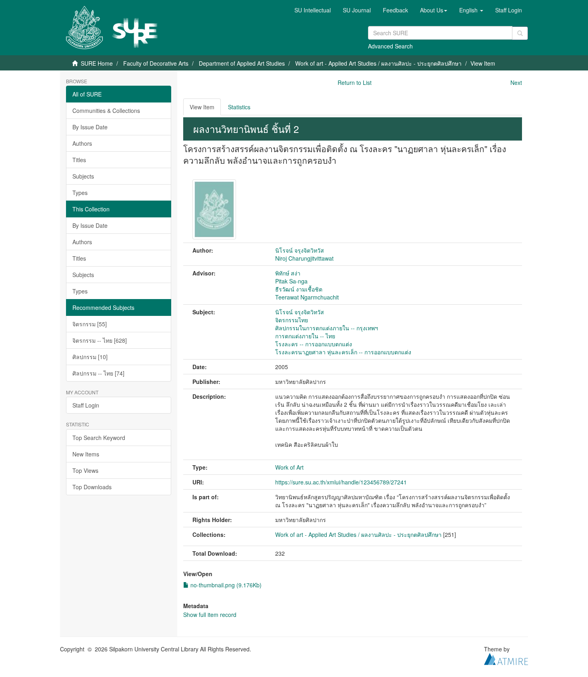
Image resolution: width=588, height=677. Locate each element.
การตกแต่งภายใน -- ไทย (305, 336)
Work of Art (289, 467)
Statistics (239, 107)
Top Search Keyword (98, 438)
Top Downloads (92, 487)
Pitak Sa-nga (291, 281)
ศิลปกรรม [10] (90, 357)
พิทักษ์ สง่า (287, 273)
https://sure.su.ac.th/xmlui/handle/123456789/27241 (341, 482)
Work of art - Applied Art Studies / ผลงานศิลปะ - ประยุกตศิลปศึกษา (378, 63)
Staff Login (85, 405)
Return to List (355, 82)
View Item (202, 107)
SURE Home (97, 63)
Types (80, 193)
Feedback (395, 10)
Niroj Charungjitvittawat (304, 258)
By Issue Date (90, 127)
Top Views (85, 470)
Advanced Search (390, 46)
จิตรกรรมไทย (291, 320)
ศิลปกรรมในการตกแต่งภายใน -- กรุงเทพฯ (326, 328)
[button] (433, 10)
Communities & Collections (106, 110)
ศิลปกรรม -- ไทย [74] (98, 373)
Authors (82, 143)
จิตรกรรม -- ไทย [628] (99, 340)
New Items (85, 454)
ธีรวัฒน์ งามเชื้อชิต (298, 289)
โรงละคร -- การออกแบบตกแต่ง (313, 344)
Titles (79, 160)
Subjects (83, 176)
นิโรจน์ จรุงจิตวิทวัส (299, 250)
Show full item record (209, 615)
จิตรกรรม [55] (89, 324)
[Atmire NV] (506, 658)
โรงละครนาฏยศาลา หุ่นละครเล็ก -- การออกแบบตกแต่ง (343, 352)
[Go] (520, 33)
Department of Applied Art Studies (242, 63)
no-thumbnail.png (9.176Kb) (225, 585)
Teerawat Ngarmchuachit (307, 297)
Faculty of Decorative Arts (155, 63)
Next (516, 82)
